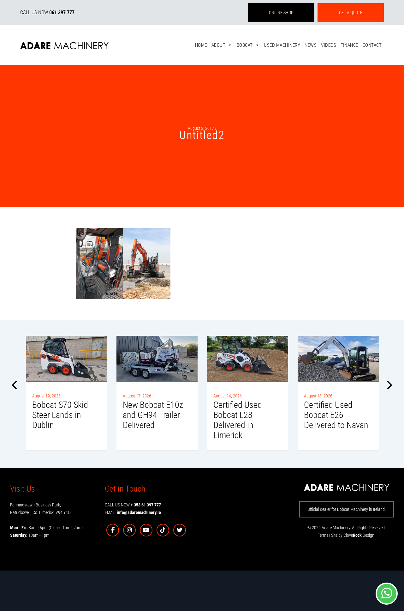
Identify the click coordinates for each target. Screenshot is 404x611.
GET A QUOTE (350, 12)
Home (201, 45)
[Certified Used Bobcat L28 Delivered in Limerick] (247, 358)
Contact (372, 45)
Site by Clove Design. (353, 535)
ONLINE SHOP (281, 12)
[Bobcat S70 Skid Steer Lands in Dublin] (66, 358)
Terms (323, 535)
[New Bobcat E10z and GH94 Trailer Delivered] (157, 358)
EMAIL (133, 512)
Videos (328, 45)
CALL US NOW (47, 12)
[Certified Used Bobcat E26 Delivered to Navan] (338, 358)
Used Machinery (282, 45)
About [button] (218, 45)
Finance (349, 45)
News (311, 45)
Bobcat (245, 45)
